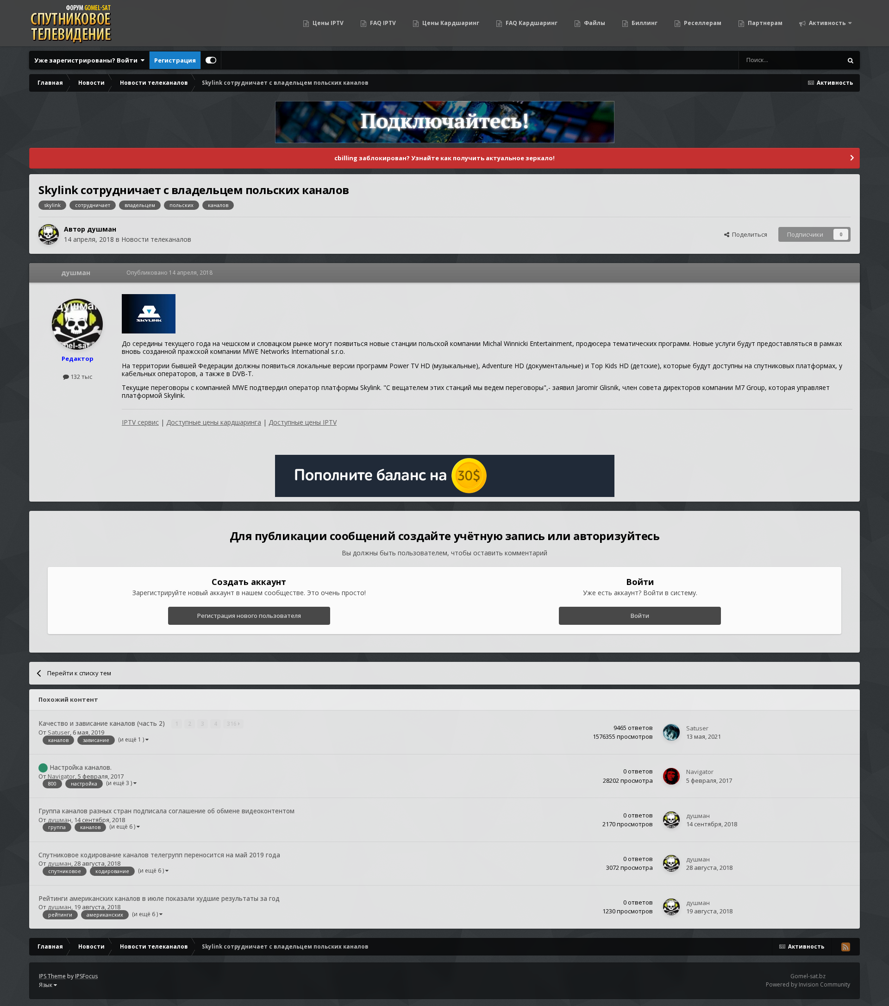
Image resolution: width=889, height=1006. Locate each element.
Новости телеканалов (156, 239)
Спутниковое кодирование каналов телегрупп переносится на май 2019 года (159, 854)
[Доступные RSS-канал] (845, 947)
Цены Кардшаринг (450, 23)
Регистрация (175, 60)
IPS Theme (52, 976)
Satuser (59, 732)
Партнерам (764, 23)
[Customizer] (211, 60)
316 (232, 724)
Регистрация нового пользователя (249, 615)
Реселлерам (701, 23)
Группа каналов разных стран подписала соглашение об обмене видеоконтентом (166, 810)
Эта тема (817, 60)
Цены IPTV (327, 23)
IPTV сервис (140, 422)
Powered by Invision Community (808, 984)
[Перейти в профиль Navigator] (671, 776)
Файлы (593, 23)
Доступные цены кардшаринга (213, 422)
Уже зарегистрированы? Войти (87, 60)
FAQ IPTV (382, 23)
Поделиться (748, 234)
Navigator (61, 776)
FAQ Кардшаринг (530, 23)
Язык (46, 985)
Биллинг (643, 23)
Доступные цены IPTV (303, 422)
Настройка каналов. (81, 767)
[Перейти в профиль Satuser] (671, 732)
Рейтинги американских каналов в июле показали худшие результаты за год (159, 898)
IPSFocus (86, 976)
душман (101, 229)
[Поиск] (850, 60)
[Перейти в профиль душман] (48, 234)
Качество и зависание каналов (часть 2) (102, 723)
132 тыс (80, 376)
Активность (827, 23)
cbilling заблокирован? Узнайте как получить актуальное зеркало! (444, 158)
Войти (640, 615)
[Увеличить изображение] (148, 313)
